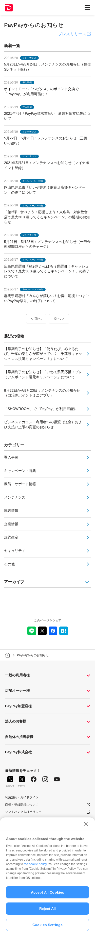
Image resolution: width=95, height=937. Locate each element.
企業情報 (11, 524)
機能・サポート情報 (20, 484)
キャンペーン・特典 (20, 471)
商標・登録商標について (22, 805)
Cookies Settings (47, 925)
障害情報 (11, 510)
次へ (57, 319)
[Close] (86, 824)
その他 (9, 564)
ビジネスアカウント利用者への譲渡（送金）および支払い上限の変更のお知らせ (43, 424)
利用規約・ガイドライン (22, 797)
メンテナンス (14, 497)
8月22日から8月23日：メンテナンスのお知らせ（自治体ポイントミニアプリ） (42, 393)
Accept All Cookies (47, 892)
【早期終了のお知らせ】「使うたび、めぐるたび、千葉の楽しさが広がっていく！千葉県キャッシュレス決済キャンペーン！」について (43, 354)
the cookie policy (35, 864)
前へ (38, 319)
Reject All (47, 909)
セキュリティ (14, 551)
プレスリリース (72, 34)
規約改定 (11, 537)
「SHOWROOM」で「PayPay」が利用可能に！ (42, 409)
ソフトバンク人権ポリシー (23, 812)
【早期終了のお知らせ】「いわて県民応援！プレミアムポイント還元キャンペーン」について (43, 374)
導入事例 (11, 457)
